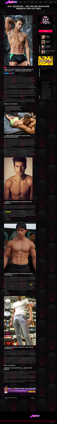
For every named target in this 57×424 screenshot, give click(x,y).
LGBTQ (47, 94)
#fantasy (47, 82)
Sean (47, 96)
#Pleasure (46, 87)
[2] (34, 100)
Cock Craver (9, 67)
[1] (34, 101)
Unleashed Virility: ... (48, 41)
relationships (44, 96)
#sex (50, 88)
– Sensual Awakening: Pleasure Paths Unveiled (12, 107)
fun (48, 93)
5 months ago (47, 52)
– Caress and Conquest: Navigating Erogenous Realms (14, 106)
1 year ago (13, 67)
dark (46, 90)
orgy (50, 95)
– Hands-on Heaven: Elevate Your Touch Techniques (13, 109)
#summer (49, 89)
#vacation (43, 90)
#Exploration (44, 82)
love (50, 94)
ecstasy (49, 90)
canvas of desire (19, 222)
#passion (43, 87)
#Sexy (47, 89)
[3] (7, 100)
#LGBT (46, 86)
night (45, 95)
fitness (46, 93)
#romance (43, 88)
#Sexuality (43, 89)
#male (49, 86)
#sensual (47, 88)
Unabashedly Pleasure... (48, 46)
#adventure (43, 81)
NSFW (5, 67)
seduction (43, 97)
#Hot (45, 83)
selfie (46, 97)
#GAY (43, 83)
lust (42, 95)
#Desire (50, 81)
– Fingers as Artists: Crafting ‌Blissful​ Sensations (12, 108)
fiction (43, 93)
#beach (47, 81)
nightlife (47, 95)
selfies (49, 97)
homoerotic (43, 94)
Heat (50, 93)
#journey (43, 86)
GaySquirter (52, 422)
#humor (48, 83)
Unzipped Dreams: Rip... (48, 36)
